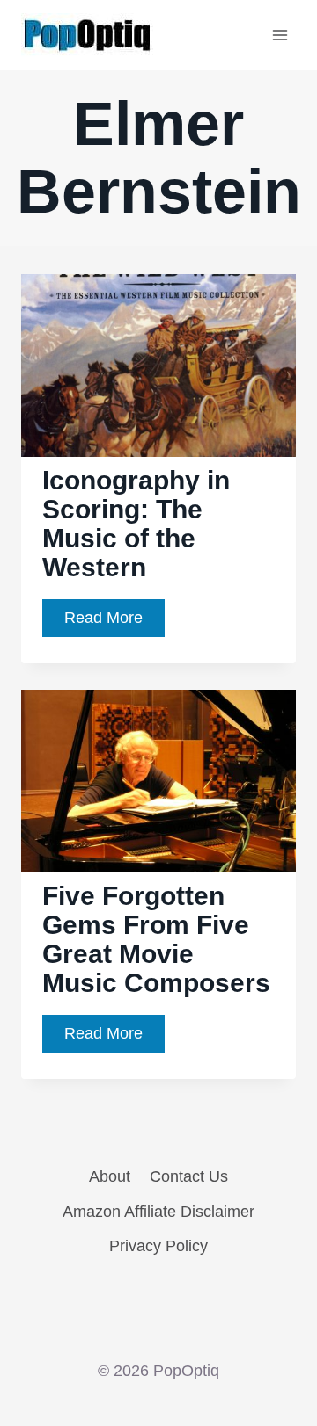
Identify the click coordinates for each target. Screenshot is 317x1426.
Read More (114, 622)
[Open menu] (279, 34)
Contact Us (189, 1176)
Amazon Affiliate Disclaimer (158, 1211)
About (109, 1176)
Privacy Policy (158, 1246)
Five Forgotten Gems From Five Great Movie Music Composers (156, 939)
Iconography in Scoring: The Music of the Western (136, 524)
